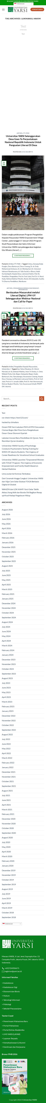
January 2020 (7, 865)
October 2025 (8, 556)
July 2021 (6, 795)
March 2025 (7, 589)
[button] (3, 10)
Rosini (26, 279)
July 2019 (6, 894)
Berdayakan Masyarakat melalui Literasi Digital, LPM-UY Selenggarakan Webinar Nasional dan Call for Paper (23, 297)
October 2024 (8, 613)
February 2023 (8, 706)
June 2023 (6, 687)
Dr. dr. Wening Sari (24, 269)
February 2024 (8, 650)
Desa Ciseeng (25, 266)
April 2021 (6, 805)
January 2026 (7, 542)
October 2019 (8, 880)
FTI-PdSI (26, 133)
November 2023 (9, 664)
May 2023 (6, 692)
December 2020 (8, 819)
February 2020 (8, 861)
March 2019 (7, 908)
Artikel (20, 133)
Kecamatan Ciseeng (30, 376)
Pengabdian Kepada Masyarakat (26, 288)
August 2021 (7, 790)
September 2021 (9, 786)
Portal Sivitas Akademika (13, 1030)
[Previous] (6, 76)
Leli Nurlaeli (16, 379)
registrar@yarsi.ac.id (13, 971)
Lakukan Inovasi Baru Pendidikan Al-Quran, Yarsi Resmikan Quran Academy (22, 439)
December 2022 (8, 716)
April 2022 (6, 753)
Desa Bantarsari (13, 266)
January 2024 (7, 655)
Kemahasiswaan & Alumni (14, 1042)
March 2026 (7, 533)
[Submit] (41, 398)
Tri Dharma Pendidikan (10, 281)
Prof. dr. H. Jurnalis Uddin (14, 381)
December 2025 (8, 547)
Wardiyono (22, 281)
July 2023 (6, 683)
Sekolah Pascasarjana (12, 1008)
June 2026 (6, 519)
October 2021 (8, 781)
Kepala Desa (16, 274)
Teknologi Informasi (11, 1000)
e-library (32, 271)
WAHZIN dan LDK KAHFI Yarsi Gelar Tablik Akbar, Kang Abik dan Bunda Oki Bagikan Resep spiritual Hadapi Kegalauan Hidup (22, 492)
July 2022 (6, 739)
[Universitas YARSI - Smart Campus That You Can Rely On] (18, 9)
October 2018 (8, 912)
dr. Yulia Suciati (23, 271)
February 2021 (8, 814)
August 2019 (7, 889)
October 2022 (8, 725)
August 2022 (7, 734)
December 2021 (8, 772)
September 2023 (9, 673)
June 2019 (6, 898)
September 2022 (9, 730)
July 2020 (6, 842)
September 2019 (9, 884)
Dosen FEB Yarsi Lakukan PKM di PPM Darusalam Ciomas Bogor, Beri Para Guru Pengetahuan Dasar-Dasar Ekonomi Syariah (23, 430)
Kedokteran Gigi (10, 987)
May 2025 (6, 580)
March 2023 (7, 701)
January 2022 (7, 767)
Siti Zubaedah (33, 279)
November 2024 (9, 608)
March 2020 (7, 856)
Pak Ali (36, 274)
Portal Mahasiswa (11, 1025)
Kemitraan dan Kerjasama (14, 1047)
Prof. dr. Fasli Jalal (25, 276)
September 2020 (9, 833)
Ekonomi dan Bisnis (11, 991)
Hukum (6, 995)
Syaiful (41, 279)
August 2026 (7, 509)
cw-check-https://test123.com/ (15, 417)
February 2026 (8, 538)
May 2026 (6, 524)
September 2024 (9, 617)
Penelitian (5, 276)
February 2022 (8, 762)
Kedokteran (8, 983)
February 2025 (8, 594)
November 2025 (9, 552)
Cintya (30, 264)
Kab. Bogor (16, 374)
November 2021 (9, 777)
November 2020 (9, 823)
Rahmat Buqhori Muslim (10, 384)
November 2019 (9, 875)
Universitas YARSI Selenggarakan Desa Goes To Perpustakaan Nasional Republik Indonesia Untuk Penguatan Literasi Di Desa (23, 141)
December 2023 (8, 659)
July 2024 (6, 627)
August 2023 (7, 678)
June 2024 (6, 631)
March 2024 (7, 645)
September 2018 (9, 917)
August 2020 (7, 837)
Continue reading (23, 38)
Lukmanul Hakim (28, 274)
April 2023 (6, 697)
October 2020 (8, 828)
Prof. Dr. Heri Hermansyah (33, 381)
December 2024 (8, 603)
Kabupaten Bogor (27, 374)
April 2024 (6, 641)
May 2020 (6, 847)
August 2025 (7, 566)
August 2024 (7, 622)
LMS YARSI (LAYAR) (11, 1034)
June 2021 (6, 800)
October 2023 (8, 669)
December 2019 (8, 870)
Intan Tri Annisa (30, 372)
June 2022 (6, 744)
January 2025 (7, 598)
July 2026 (6, 514)
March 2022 (7, 758)
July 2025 (6, 570)
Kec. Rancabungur (16, 376)
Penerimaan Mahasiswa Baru (15, 1021)
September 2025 (9, 561)
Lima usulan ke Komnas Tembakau (16, 474)
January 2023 (7, 711)
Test (23, 26)
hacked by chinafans (10, 422)
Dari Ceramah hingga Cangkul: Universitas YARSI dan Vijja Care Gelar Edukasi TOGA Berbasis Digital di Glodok (22, 481)
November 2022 (9, 720)
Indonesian (20, 4)
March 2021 (7, 809)
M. (32, 152)
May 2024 (6, 636)
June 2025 (6, 575)
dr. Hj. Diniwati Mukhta (16, 372)
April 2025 (6, 584)
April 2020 (6, 851)
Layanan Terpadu (10, 1038)
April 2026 (6, 528)
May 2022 (6, 748)
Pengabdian (14, 276)
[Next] (40, 76)
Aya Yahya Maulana (24, 369)
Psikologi (7, 1004)
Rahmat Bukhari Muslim (14, 279)
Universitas (23, 289)
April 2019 (6, 903)
